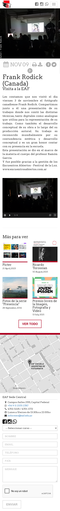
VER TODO (30, 324)
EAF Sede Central (14, 397)
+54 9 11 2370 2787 (18, 405)
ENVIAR (12, 504)
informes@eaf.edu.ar (20, 415)
